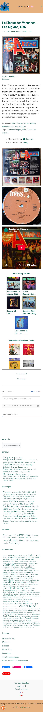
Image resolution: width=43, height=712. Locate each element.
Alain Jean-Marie (10, 557)
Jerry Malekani (15, 594)
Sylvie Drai (28, 622)
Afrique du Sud (16, 458)
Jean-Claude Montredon (23, 586)
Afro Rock (26, 494)
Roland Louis (35, 618)
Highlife (35, 506)
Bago (32, 559)
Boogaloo (27, 496)
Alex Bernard (21, 557)
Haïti (34, 469)
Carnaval (32, 499)
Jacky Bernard (34, 580)
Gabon (20, 467)
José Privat (29, 596)
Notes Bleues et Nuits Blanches (15, 661)
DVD (26, 538)
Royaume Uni (34, 476)
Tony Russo (7, 625)
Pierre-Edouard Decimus (24, 614)
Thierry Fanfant (7, 624)
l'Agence (5, 642)
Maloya (23, 512)
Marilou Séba (18, 604)
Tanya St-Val (35, 622)
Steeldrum (34, 518)
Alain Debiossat (23, 555)
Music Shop (7, 649)
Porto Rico (16, 476)
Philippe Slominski (10, 614)
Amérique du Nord (28, 460)
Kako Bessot (7, 598)
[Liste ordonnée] (15, 405)
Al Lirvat (5, 556)
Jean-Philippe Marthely (11, 592)
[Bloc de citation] (20, 405)
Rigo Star (5, 618)
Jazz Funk (13, 509)
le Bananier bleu (8, 638)
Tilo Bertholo (26, 624)
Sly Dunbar (28, 620)
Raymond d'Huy (26, 616)
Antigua (37, 460)
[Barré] (12, 405)
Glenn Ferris (30, 576)
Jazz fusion (23, 509)
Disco (26, 504)
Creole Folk (31, 501)
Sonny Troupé (19, 622)
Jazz (5, 508)
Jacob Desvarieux (11, 582)
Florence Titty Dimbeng (9, 572)
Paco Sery (5, 610)
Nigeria (18, 474)
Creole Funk (6, 504)
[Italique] (7, 405)
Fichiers (34, 538)
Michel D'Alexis (29, 123)
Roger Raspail (25, 618)
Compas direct (23, 501)
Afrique (6, 457)
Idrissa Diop (18, 580)
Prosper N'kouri (36, 614)
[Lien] (25, 405)
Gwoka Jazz (15, 506)
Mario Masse (6, 606)
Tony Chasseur (35, 624)
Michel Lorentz (7, 609)
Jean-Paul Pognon (10, 590)
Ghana (25, 467)
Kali (12, 598)
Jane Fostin (21, 584)
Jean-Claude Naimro (13, 588)
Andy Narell (14, 559)
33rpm (4, 31)
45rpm (28, 535)
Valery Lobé (28, 625)
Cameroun (19, 462)
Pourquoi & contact (21, 683)
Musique (11, 31)
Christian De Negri (33, 563)
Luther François (27, 599)
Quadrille (24, 514)
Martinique (8, 474)
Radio (36, 540)
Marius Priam (14, 606)
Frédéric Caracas (24, 574)
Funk (31, 504)
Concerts (21, 538)
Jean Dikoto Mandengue (31, 584)
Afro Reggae (19, 494)
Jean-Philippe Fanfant (26, 590)
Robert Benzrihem (14, 618)
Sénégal (29, 478)
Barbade (5, 462)
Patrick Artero (13, 611)
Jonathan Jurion (21, 596)
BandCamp (6, 653)
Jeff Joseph (6, 594)
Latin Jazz (6, 512)
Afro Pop (13, 494)
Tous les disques (21, 689)
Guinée (18, 469)
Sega (4, 518)
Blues (17, 496)
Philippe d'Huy (14, 612)
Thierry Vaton (17, 624)
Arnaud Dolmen (24, 559)
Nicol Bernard (35, 609)
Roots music (7, 516)
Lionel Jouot (25, 598)
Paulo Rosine (6, 612)
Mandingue (30, 512)
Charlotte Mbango (7, 563)
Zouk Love (34, 521)
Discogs (29, 139)
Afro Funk (31, 492)
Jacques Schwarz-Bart (10, 584)
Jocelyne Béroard (9, 596)
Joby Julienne (35, 594)
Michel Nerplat (8, 126)
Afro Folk (21, 492)
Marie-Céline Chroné (8, 604)
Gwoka (6, 506)
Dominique (29, 465)
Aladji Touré (12, 556)
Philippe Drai (22, 612)
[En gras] (4, 405)
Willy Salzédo (16, 627)
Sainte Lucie (21, 478)
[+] (31, 405)
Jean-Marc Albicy (30, 588)
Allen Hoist (6, 559)
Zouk (28, 520)
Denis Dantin (6, 567)
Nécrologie (30, 540)
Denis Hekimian (15, 567)
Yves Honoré (24, 627)
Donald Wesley (20, 569)
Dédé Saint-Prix (29, 565)
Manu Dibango (16, 601)
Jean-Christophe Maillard (9, 586)
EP (30, 538)
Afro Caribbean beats (11, 657)
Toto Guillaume (17, 625)
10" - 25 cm (8, 535)
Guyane (29, 469)
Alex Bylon (28, 557)
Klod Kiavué (17, 598)
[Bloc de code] (23, 405)
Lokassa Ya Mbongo (8, 599)
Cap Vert (32, 462)
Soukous (22, 518)
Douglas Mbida (30, 569)
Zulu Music (6, 523)
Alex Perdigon (35, 557)
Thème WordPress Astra (22, 707)
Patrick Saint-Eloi (34, 611)
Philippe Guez (30, 612)
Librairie (5, 540)
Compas (13, 501)
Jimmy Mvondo (25, 594)
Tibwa (12, 521)
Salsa (33, 516)
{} (28, 405)
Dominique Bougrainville (9, 569)
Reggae (30, 514)
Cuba (14, 465)
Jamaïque (6, 472)
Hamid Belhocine (8, 580)
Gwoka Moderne (25, 506)
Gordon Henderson (8, 578)
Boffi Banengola (6, 561)
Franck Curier (19, 572)
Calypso (25, 499)
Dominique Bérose (27, 567)
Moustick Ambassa (16, 609)
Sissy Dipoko (14, 620)
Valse (16, 521)
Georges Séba (21, 576)
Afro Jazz (6, 494)
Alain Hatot (34, 555)
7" (3, 535)
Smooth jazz (10, 518)
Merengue (17, 514)
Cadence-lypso (17, 499)
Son (16, 518)
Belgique (10, 462)
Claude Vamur (9, 565)
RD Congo (24, 476)
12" (14, 535)
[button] (42, 6)
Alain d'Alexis (17, 123)
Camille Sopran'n (24, 561)
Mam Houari (6, 601)
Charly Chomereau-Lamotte (20, 563)
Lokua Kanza (18, 599)
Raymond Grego (35, 616)
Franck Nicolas (28, 572)
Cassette (35, 535)
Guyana (24, 469)
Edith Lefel (6, 570)
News (22, 540)
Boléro (22, 496)
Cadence (5, 79)
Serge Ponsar (6, 620)
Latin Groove (33, 509)
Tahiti (34, 478)
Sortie (11, 543)
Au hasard (22, 6)
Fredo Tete (34, 574)
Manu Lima (25, 601)
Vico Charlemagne (7, 627)
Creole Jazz (16, 503)
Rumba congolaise (21, 516)
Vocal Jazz (21, 521)
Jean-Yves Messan (35, 592)
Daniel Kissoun (20, 565)
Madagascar (22, 472)
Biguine (6, 496)
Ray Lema (17, 616)
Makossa (15, 511)
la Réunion (14, 472)
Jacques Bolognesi (29, 582)
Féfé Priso (37, 571)
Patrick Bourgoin (22, 610)
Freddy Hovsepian (10, 574)
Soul (28, 518)
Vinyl (18, 31)
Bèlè (32, 496)
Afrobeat (6, 492)
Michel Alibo (27, 606)
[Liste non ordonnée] (17, 405)
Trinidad (5, 480)
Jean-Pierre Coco (24, 592)
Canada (27, 462)
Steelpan (6, 521)
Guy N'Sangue (29, 578)
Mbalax (11, 514)
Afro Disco (14, 492)
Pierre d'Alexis (20, 126)
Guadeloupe (13, 76)
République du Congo (10, 478)
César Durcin (33, 561)
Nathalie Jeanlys (26, 609)
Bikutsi (13, 496)
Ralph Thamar (8, 616)
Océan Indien (26, 474)
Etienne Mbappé (28, 571)
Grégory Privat (19, 578)
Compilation (12, 538)
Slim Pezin (22, 620)
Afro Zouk (33, 494)
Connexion (36, 391)
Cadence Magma (14, 130)
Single (5, 543)
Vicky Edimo (36, 625)
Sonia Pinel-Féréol (7, 622)
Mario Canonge (30, 603)
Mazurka (5, 514)
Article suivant (21, 379)
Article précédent (21, 374)
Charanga (5, 501)
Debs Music (27, 130)
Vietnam (11, 480)
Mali (28, 472)
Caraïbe (5, 76)
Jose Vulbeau (37, 596)
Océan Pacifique (7, 476)
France (14, 467)
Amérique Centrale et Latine (12, 460)
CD (4, 537)
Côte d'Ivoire (21, 465)
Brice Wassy (15, 561)
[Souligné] (9, 405)
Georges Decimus (9, 576)
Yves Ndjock (31, 627)
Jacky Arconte (25, 580)
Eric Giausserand (16, 571)
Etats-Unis (6, 467)
